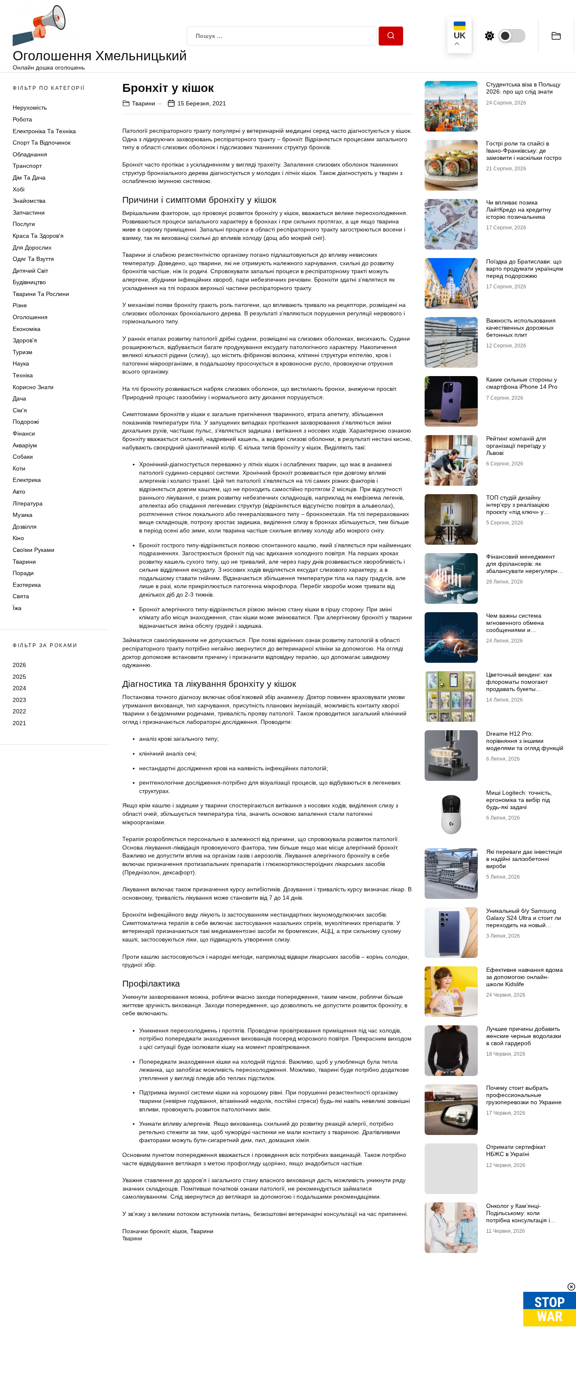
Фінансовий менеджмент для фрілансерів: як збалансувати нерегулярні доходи (522, 567)
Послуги (24, 224)
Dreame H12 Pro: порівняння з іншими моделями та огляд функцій (524, 740)
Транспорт (27, 165)
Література (28, 503)
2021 (19, 723)
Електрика (27, 479)
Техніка (23, 375)
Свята (21, 596)
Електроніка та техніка (44, 131)
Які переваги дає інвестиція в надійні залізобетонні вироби (524, 858)
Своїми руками (33, 549)
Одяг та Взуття (33, 258)
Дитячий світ (30, 270)
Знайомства (29, 200)
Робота (22, 119)
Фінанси (24, 433)
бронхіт (159, 1231)
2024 (19, 688)
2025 (19, 676)
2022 (19, 711)
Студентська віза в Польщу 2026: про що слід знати (523, 88)
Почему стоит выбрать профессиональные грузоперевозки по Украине (524, 1094)
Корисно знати (33, 387)
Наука (21, 363)
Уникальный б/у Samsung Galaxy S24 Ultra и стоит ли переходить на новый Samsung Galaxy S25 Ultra (523, 921)
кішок (179, 1231)
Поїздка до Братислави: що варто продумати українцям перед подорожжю (524, 268)
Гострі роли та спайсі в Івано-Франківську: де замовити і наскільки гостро (524, 150)
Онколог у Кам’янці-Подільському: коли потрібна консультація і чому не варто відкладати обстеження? (521, 1219)
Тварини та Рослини (41, 293)
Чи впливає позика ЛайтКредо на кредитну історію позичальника (518, 209)
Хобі (18, 189)
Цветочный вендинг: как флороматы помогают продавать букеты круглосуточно (519, 685)
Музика (22, 514)
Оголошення (30, 317)
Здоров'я (25, 340)
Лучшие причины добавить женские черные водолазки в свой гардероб (523, 1035)
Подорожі (26, 421)
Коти (19, 468)
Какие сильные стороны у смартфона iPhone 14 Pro (521, 383)
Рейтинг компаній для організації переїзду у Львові (516, 445)
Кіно (18, 538)
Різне (20, 305)
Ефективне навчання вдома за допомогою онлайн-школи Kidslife (524, 976)
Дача (19, 398)
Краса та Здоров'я (38, 235)
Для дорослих (32, 247)
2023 (19, 699)
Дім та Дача (29, 177)
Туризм (22, 352)
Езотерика (27, 584)
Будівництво (29, 282)
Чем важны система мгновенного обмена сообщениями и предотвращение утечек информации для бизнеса (522, 629)
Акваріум (25, 445)
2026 (19, 665)
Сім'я (20, 410)
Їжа (17, 608)
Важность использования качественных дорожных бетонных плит (521, 327)
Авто (19, 491)
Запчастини (29, 212)
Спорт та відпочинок (41, 142)
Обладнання (30, 154)
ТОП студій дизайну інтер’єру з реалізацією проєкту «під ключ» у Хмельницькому (517, 508)
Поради (23, 573)
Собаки (23, 456)
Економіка (26, 328)
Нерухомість (30, 107)
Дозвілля (25, 526)
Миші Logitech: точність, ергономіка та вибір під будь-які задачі (519, 799)
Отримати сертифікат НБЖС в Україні (516, 1150)
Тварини (24, 561)
